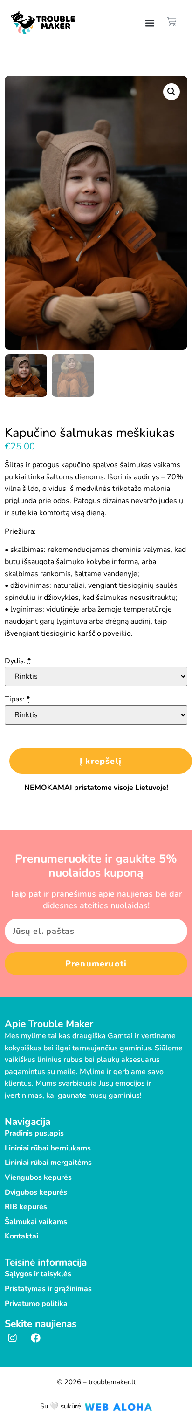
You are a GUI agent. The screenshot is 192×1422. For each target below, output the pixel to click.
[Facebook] (36, 1338)
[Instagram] (13, 1338)
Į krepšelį (101, 761)
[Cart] (171, 21)
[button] (150, 22)
